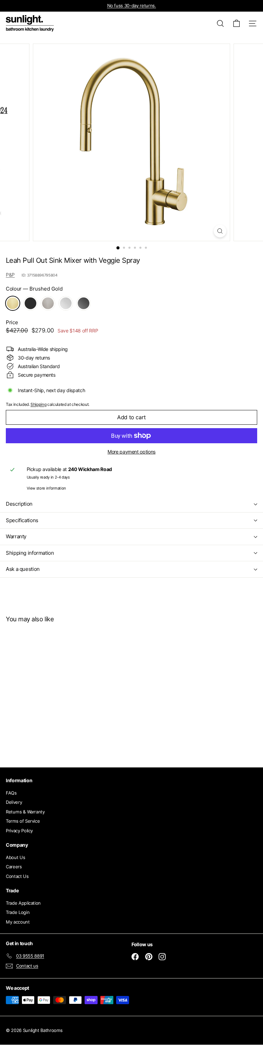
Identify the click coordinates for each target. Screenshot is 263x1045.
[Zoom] (220, 231)
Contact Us (17, 876)
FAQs (11, 793)
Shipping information (30, 553)
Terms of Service (23, 821)
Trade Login (17, 912)
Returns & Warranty (25, 811)
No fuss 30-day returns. (131, 5)
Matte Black (30, 303)
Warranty (16, 536)
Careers (14, 866)
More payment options (131, 452)
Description (19, 504)
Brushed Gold (13, 303)
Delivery (14, 802)
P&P (10, 275)
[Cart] (236, 23)
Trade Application (23, 903)
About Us (15, 857)
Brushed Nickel (48, 303)
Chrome (66, 303)
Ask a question (23, 569)
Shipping (38, 404)
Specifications (22, 520)
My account (18, 922)
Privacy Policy (19, 830)
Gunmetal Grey (83, 303)
